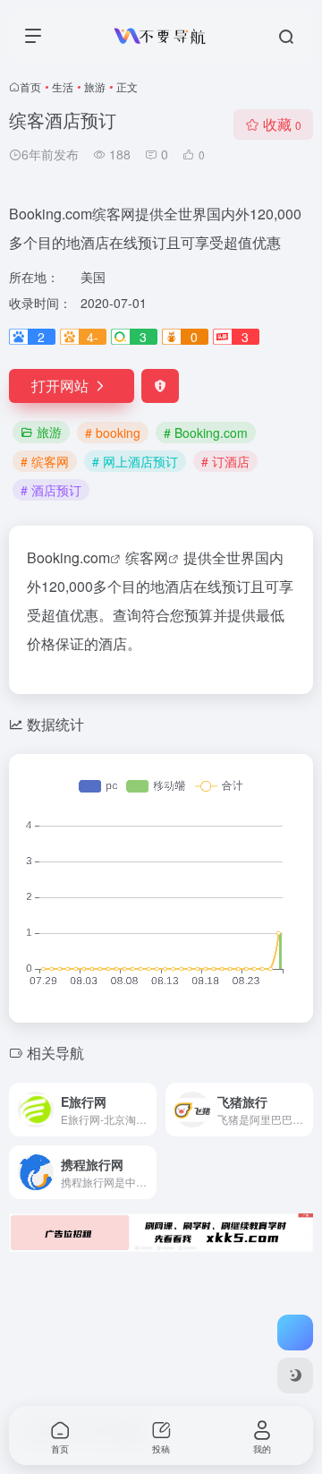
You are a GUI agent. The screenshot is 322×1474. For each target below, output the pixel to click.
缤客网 (146, 557)
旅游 (95, 86)
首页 (30, 86)
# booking (112, 432)
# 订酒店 (225, 461)
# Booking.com (206, 432)
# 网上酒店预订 (135, 461)
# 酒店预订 (51, 490)
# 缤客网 (45, 461)
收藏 (282, 124)
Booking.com (68, 557)
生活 (62, 86)
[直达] (147, 1109)
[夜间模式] (295, 1375)
